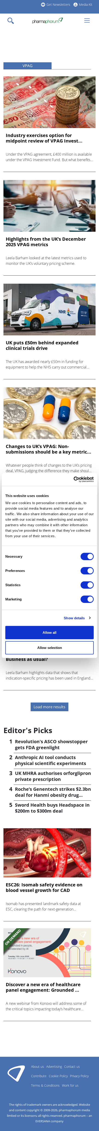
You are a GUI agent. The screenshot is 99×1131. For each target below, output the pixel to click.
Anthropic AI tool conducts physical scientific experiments (50, 760)
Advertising (54, 1066)
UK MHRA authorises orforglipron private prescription (53, 776)
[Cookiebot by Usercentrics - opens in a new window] (73, 480)
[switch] (87, 570)
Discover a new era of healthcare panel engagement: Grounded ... (43, 987)
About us (37, 1066)
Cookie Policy (58, 1076)
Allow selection (49, 647)
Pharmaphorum (16, 1073)
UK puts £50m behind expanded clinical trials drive (42, 345)
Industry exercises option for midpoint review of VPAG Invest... (44, 138)
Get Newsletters (58, 4)
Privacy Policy (79, 1076)
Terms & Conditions (45, 1085)
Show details (74, 618)
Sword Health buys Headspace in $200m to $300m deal (52, 808)
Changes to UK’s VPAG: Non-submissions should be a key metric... (48, 449)
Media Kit (85, 4)
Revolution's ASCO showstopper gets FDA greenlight (51, 744)
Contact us (72, 1066)
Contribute (39, 1076)
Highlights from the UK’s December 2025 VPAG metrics (46, 241)
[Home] (47, 21)
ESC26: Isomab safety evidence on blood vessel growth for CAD (44, 887)
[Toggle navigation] (12, 20)
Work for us (70, 1085)
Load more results (49, 706)
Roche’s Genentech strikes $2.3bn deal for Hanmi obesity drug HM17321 (53, 795)
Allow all (49, 632)
